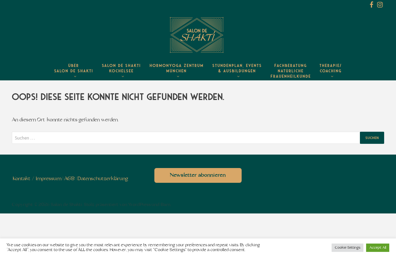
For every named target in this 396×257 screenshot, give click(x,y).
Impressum (48, 178)
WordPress (139, 205)
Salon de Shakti (66, 205)
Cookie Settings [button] (347, 247)
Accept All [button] (377, 247)
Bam (165, 205)
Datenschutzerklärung (102, 178)
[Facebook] (372, 5)
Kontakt (22, 178)
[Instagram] (380, 5)
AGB (69, 178)
